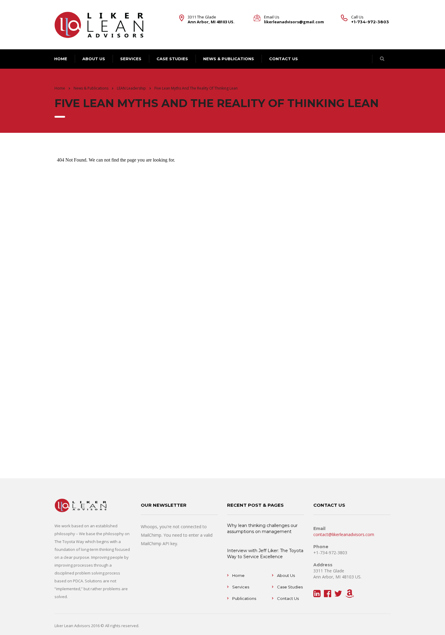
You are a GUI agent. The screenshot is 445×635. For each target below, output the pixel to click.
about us (93, 58)
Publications (244, 598)
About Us (286, 575)
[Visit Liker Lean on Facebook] (327, 595)
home (60, 58)
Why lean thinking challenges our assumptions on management (262, 528)
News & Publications (228, 58)
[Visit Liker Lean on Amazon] (349, 595)
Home (59, 88)
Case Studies (172, 58)
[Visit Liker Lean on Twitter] (338, 595)
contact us (283, 58)
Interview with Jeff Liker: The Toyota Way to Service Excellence (265, 553)
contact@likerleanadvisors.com (343, 534)
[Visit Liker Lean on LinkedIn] (317, 595)
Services (130, 58)
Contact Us (288, 598)
